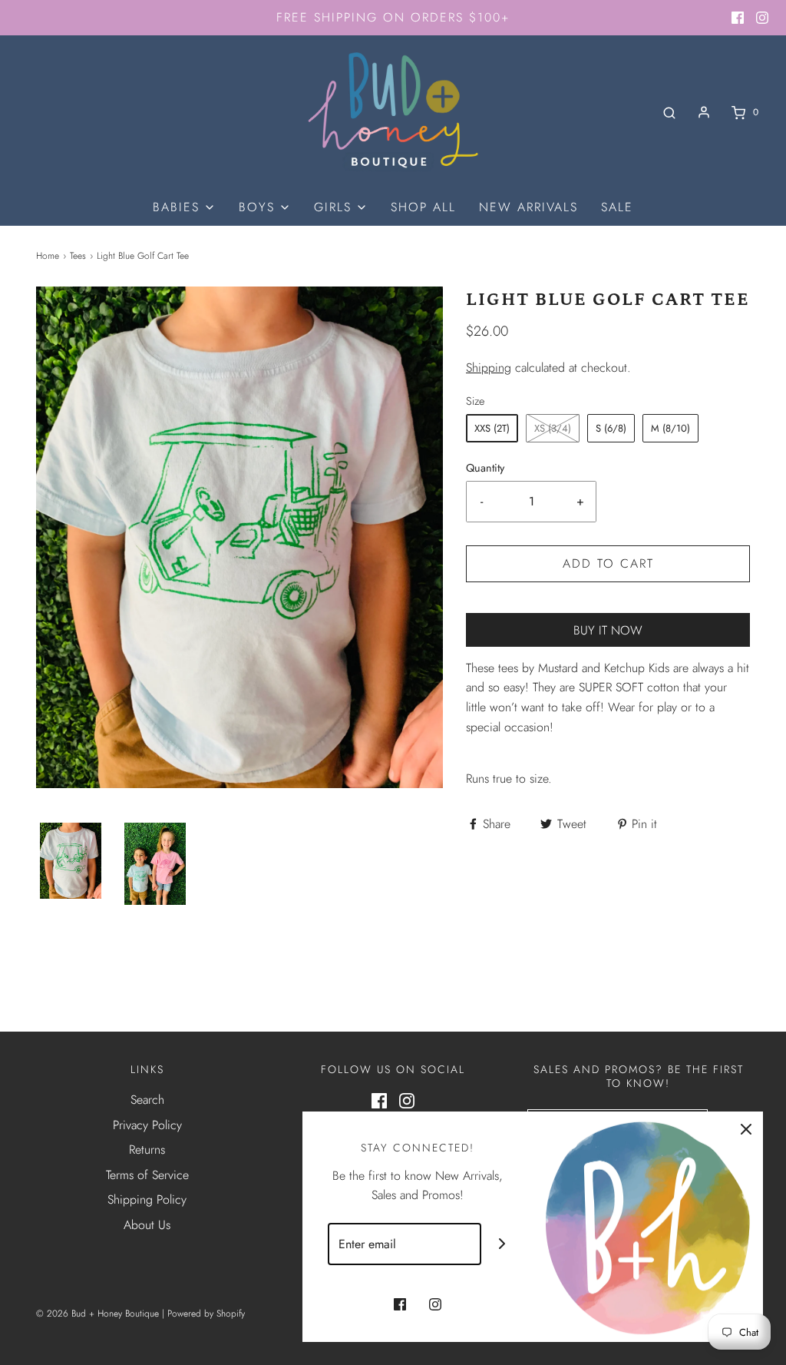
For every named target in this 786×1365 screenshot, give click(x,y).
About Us (147, 1225)
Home (47, 256)
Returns (147, 1149)
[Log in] (704, 112)
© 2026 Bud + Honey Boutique (97, 1313)
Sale (617, 207)
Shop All (423, 207)
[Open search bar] (669, 112)
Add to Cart (608, 563)
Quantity (485, 467)
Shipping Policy (147, 1199)
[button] (70, 861)
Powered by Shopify (206, 1313)
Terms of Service (147, 1175)
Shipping (488, 367)
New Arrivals (528, 207)
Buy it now (607, 630)
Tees (78, 256)
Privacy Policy (147, 1125)
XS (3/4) (552, 428)
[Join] (502, 1244)
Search (147, 1099)
